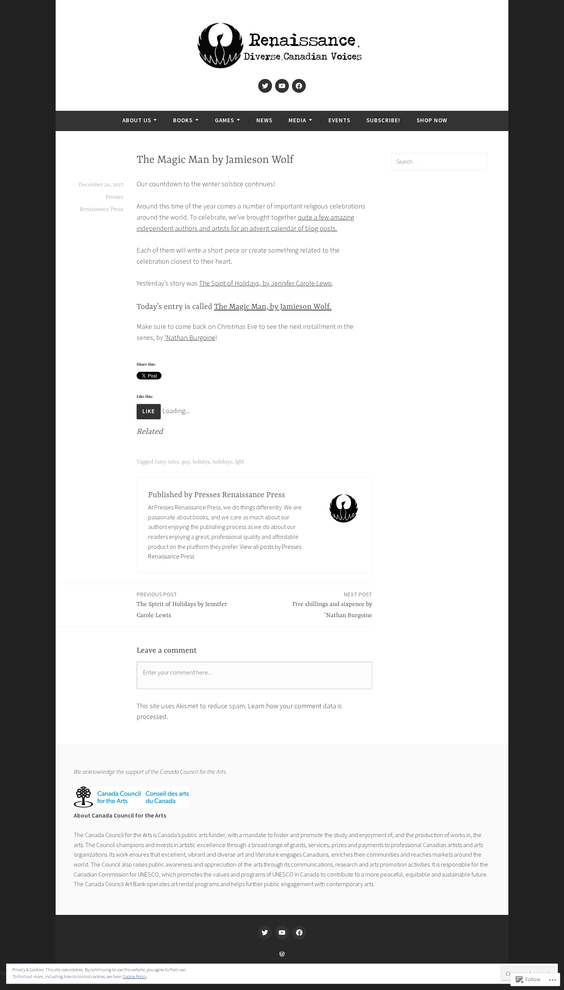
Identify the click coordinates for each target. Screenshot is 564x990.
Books (183, 120)
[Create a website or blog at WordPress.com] (282, 954)
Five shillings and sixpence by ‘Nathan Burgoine (332, 605)
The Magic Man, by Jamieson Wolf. (272, 306)
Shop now (432, 120)
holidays (222, 462)
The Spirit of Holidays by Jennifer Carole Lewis (182, 605)
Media (297, 120)
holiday (201, 462)
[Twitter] (265, 86)
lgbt (239, 462)
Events (339, 120)
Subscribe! (383, 120)
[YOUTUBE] (282, 932)
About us (136, 120)
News (264, 120)
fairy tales (167, 462)
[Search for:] (439, 161)
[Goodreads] (299, 86)
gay (186, 462)
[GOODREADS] (299, 932)
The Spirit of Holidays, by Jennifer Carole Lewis (265, 283)
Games (224, 120)
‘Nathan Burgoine (190, 337)
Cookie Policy (135, 976)
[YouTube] (282, 86)
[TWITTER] (265, 932)
